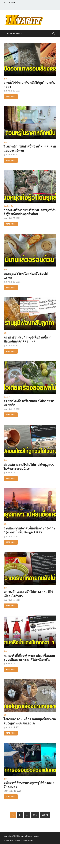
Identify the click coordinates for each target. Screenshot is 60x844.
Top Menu (11, 2)
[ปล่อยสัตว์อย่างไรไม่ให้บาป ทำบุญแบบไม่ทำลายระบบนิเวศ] (30, 442)
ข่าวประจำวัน (8, 206)
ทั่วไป (5, 79)
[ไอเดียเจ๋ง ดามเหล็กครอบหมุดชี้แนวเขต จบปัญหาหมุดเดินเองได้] (30, 696)
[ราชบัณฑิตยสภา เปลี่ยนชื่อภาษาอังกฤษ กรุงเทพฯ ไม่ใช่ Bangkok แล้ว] (30, 505)
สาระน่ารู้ (7, 397)
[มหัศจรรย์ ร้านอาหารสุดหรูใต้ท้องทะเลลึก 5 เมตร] (30, 760)
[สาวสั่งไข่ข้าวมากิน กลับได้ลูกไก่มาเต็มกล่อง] (30, 60)
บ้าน (5, 142)
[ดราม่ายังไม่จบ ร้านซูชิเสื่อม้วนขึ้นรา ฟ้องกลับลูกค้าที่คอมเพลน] (30, 315)
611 (35, 814)
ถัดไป (45, 814)
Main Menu (16, 33)
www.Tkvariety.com (29, 836)
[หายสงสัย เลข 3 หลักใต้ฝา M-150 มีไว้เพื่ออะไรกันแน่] (30, 569)
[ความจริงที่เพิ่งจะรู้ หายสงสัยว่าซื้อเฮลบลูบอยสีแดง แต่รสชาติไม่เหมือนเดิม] (30, 633)
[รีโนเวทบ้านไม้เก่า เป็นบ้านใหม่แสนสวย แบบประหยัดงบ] (30, 124)
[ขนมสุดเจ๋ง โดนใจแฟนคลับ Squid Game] (30, 251)
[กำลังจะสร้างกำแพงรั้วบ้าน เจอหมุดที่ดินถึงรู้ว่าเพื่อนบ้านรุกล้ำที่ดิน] (30, 187)
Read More (10, 96)
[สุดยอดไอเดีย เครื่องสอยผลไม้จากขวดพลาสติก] (30, 378)
